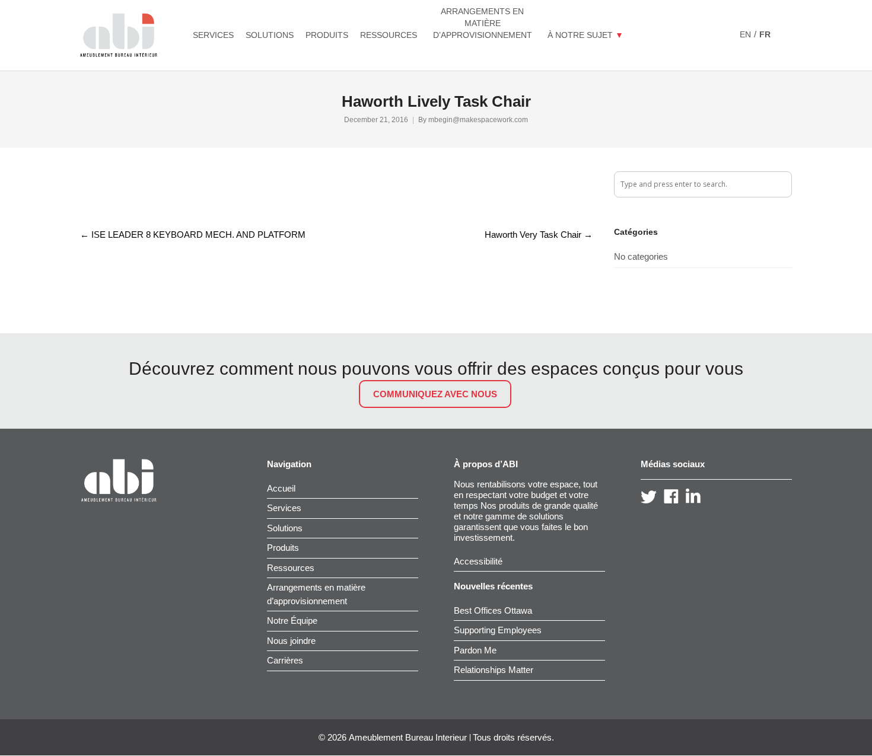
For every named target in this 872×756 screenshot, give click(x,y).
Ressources (290, 568)
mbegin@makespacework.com (478, 120)
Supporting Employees (498, 630)
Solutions (285, 528)
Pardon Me (475, 650)
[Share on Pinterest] (165, 194)
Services (284, 508)
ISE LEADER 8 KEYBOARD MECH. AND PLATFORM (192, 234)
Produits (283, 548)
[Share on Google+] (124, 194)
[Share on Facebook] (84, 194)
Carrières (285, 660)
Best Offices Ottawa (493, 610)
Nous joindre (291, 641)
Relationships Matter (493, 670)
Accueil (281, 488)
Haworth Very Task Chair (539, 234)
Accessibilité (478, 561)
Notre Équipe (292, 620)
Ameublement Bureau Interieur (408, 737)
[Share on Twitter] (104, 194)
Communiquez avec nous (435, 394)
